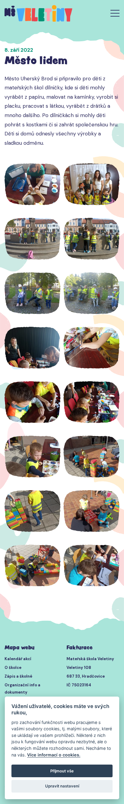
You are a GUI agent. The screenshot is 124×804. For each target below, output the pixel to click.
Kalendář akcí (18, 658)
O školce (13, 667)
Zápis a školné (18, 676)
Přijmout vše (62, 770)
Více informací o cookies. (53, 754)
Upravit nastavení (62, 786)
